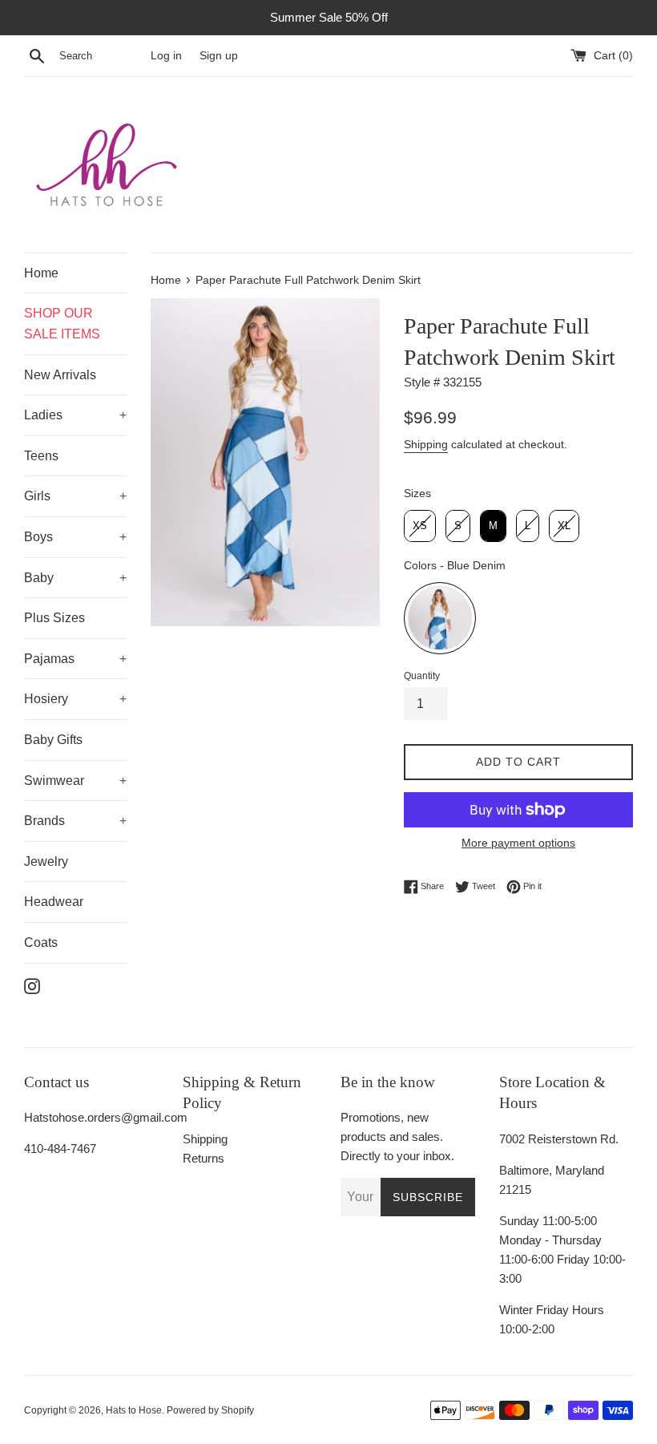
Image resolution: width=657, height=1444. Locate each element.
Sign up (219, 56)
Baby (39, 577)
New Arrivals (60, 375)
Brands (44, 820)
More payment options (518, 842)
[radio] (420, 526)
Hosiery (46, 699)
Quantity (422, 676)
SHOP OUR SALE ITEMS (62, 323)
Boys (38, 537)
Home (41, 273)
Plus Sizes (54, 618)
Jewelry (46, 861)
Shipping (426, 444)
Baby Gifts (53, 739)
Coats (41, 942)
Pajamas (49, 658)
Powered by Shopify (210, 1410)
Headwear (53, 901)
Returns (203, 1158)
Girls (37, 496)
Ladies (43, 415)
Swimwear (54, 780)
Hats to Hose (134, 1410)
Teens (41, 456)
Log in (166, 56)
